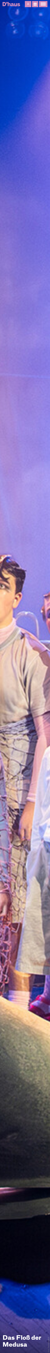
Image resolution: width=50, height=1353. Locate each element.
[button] (28, 4)
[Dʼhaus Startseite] (11, 4)
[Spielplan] (35, 4)
